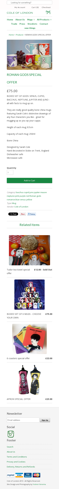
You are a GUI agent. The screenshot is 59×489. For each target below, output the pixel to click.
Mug (14, 203)
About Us (20, 19)
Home (10, 19)
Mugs (30, 19)
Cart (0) (35, 7)
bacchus (20, 192)
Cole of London (21, 206)
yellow (29, 199)
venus (23, 199)
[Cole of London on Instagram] (10, 437)
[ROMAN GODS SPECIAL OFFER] (29, 69)
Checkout (46, 7)
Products (19, 34)
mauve (43, 192)
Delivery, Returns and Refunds (21, 466)
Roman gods (35, 196)
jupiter (37, 192)
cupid (26, 192)
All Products (44, 19)
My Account (20, 7)
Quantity (11, 168)
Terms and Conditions (17, 456)
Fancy (31, 214)
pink (17, 196)
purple (23, 196)
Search (10, 446)
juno (31, 192)
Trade (14, 23)
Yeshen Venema (39, 484)
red (27, 196)
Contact (44, 23)
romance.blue (13, 199)
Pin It (23, 214)
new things (30, 28)
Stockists (32, 23)
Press (22, 23)
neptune (11, 196)
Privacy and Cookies (16, 461)
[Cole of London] (29, 11)
